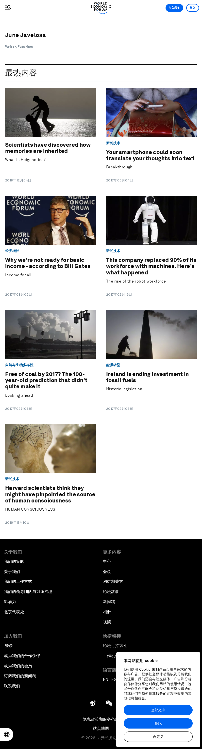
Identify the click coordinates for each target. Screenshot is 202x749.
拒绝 (158, 723)
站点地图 (101, 728)
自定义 (158, 737)
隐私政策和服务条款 (101, 719)
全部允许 (158, 710)
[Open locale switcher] (6, 734)
